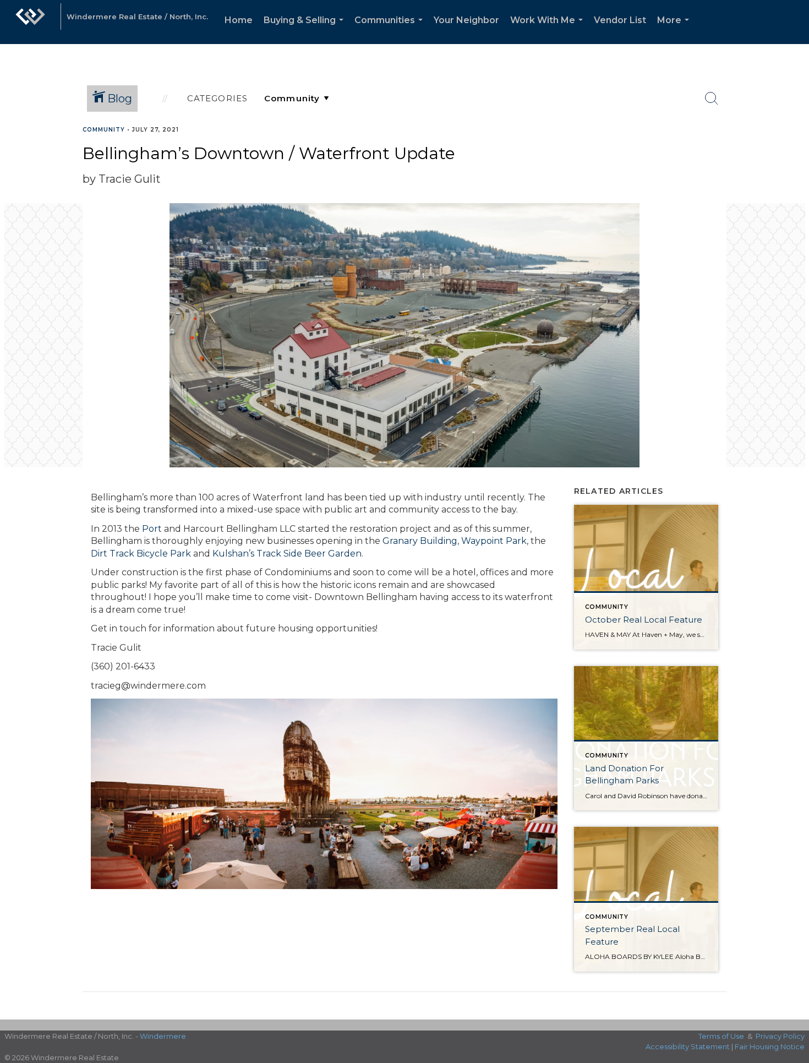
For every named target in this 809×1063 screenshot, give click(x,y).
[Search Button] (711, 98)
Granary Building (419, 541)
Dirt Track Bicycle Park (141, 553)
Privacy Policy (780, 1036)
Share (791, 150)
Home (239, 20)
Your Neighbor (466, 20)
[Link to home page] (30, 22)
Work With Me (548, 29)
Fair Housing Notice (770, 1046)
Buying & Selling (306, 29)
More (675, 29)
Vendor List (620, 20)
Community (104, 129)
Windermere (163, 1036)
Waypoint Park (494, 541)
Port (152, 529)
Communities (390, 29)
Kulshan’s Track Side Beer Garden (287, 553)
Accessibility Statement (688, 1046)
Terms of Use (721, 1036)
